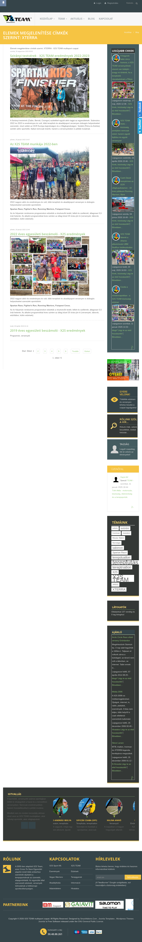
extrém (125, 528)
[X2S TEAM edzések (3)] (123, 370)
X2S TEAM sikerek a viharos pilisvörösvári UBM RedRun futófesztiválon (122, 241)
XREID (115, 585)
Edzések (74, 871)
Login (98, 3)
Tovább (75, 351)
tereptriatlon (121, 567)
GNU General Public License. (91, 921)
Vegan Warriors (56, 877)
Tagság (124, 444)
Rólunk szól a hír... (128, 421)
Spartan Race (119, 552)
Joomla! (41, 921)
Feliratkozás (132, 877)
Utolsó (87, 351)
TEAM (129, 480)
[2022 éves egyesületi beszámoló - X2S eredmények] (49, 266)
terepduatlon (121, 557)
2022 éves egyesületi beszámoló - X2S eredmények (47, 234)
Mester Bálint (118, 538)
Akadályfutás (55, 883)
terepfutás (125, 562)
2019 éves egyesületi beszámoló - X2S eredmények (47, 330)
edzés (115, 528)
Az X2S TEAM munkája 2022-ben (34, 144)
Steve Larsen (118, 743)
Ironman (116, 533)
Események (54, 871)
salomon (117, 547)
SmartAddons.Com (88, 919)
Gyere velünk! (125, 393)
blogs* (114, 330)
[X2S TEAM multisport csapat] (19, 19)
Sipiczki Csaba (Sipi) (67, 820)
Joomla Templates (107, 919)
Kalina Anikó (95, 820)
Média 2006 (117, 692)
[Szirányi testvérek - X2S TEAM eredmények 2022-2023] (49, 88)
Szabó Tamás (122, 820)
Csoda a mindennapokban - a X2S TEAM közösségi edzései (121, 294)
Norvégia (116, 543)
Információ (75, 883)
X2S (115, 572)
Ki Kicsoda (116, 764)
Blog (137, 32)
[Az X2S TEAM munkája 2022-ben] (49, 172)
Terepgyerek (76, 877)
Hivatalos (116, 729)
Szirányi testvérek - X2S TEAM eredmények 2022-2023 (49, 56)
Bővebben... (117, 114)
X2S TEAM (120, 578)
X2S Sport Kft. (55, 866)
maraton (126, 533)
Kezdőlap (127, 32)
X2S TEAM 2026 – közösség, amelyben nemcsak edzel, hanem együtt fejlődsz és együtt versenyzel (121, 130)
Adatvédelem (55, 888)
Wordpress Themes (125, 919)
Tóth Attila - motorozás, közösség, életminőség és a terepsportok (122, 493)
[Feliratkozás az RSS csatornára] (132, 347)
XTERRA (118, 589)
